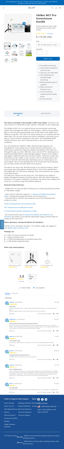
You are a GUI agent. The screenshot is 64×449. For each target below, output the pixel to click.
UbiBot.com (50, 409)
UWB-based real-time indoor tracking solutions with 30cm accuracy (41, 442)
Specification (46, 113)
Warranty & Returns (25, 409)
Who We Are (36, 403)
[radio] (33, 275)
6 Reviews (50, 33)
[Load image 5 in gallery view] (7, 53)
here (45, 196)
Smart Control (9, 406)
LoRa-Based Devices (11, 409)
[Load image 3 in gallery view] (21, 46)
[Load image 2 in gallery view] (14, 46)
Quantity (39, 49)
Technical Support (24, 415)
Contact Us (35, 406)
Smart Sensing (9, 403)
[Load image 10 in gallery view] (14, 60)
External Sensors (10, 415)
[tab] (25, 287)
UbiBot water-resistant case (17, 228)
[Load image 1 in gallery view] (7, 46)
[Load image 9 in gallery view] (7, 60)
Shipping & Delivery (24, 403)
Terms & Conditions (25, 412)
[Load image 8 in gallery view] (29, 53)
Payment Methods (24, 406)
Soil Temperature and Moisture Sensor (18, 207)
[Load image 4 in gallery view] (29, 46)
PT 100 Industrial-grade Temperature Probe (20, 211)
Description (18, 113)
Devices (6, 412)
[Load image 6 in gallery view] (14, 53)
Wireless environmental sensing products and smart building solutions (41, 437)
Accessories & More (11, 418)
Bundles (7, 421)
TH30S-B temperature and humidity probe (20, 204)
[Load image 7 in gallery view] (21, 53)
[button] (3, 8)
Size (37, 41)
